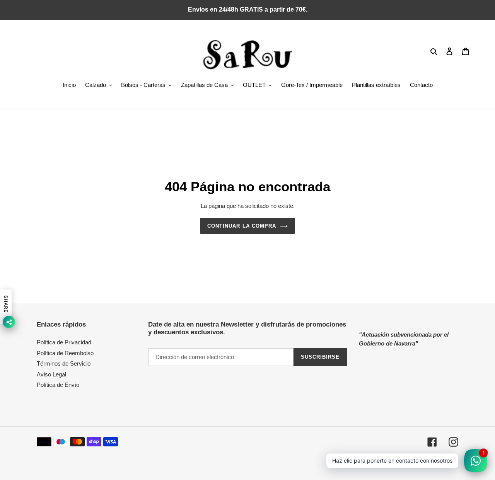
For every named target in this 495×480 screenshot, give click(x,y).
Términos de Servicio (63, 363)
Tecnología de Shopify (434, 462)
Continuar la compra (241, 226)
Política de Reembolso (65, 353)
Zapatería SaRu (393, 462)
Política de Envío (58, 384)
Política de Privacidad (64, 342)
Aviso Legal (51, 374)
